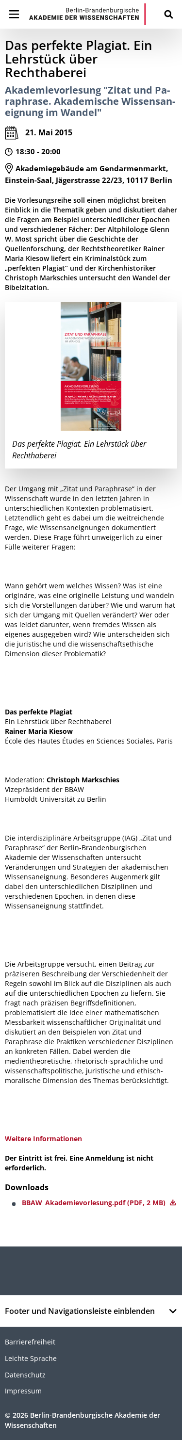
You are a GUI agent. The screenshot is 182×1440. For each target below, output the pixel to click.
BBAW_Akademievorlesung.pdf (94, 1202)
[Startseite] (87, 14)
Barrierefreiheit (30, 1341)
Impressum (23, 1390)
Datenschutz (25, 1374)
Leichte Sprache (31, 1358)
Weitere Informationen (43, 1138)
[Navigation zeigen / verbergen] (14, 14)
